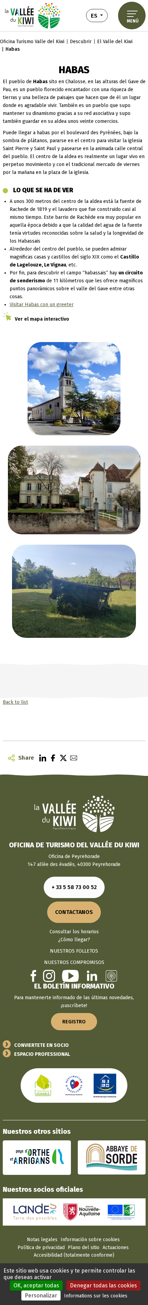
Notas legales (42, 1240)
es (99, 15)
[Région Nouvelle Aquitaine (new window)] (81, 1212)
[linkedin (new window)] (92, 976)
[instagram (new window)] (49, 976)
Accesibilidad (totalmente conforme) (74, 1255)
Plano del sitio (83, 1247)
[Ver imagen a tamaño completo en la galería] (74, 388)
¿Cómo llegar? (74, 940)
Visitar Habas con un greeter (42, 305)
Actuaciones (116, 1247)
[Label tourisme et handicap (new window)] (105, 1085)
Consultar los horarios (74, 932)
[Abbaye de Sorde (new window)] (112, 1157)
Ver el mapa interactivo (42, 319)
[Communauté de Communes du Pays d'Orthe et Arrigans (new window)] (37, 1157)
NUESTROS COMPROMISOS (74, 962)
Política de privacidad (41, 1247)
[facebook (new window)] (33, 975)
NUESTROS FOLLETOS (74, 951)
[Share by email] (72, 758)
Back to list (15, 702)
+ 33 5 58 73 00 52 (74, 887)
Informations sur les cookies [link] (95, 1296)
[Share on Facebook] (51, 758)
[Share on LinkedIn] (41, 758)
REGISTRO (74, 1022)
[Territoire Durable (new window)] (43, 1085)
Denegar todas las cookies (103, 1285)
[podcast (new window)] (111, 976)
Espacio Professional (42, 1054)
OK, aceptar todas (36, 1285)
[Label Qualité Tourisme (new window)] (74, 1085)
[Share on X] (61, 758)
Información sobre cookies (90, 1240)
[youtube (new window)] (70, 976)
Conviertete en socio (41, 1045)
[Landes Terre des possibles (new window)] (35, 1212)
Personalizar (41, 1295)
